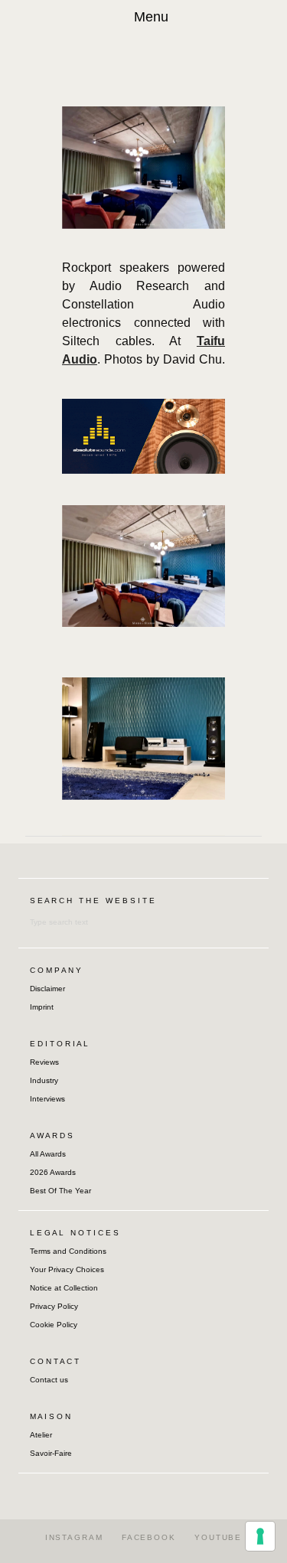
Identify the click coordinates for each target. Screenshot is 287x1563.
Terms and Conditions (68, 1251)
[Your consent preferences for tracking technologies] (260, 1536)
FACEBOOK (149, 1537)
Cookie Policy (53, 1324)
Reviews (44, 1062)
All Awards (48, 1154)
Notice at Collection (64, 1288)
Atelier (41, 1435)
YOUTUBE (218, 1537)
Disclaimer (47, 988)
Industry (44, 1080)
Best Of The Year (60, 1190)
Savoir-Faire (51, 1453)
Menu (151, 16)
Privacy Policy (54, 1306)
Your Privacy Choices (67, 1269)
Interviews (47, 1099)
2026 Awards (53, 1172)
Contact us (49, 1379)
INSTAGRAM (74, 1537)
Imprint (42, 1007)
